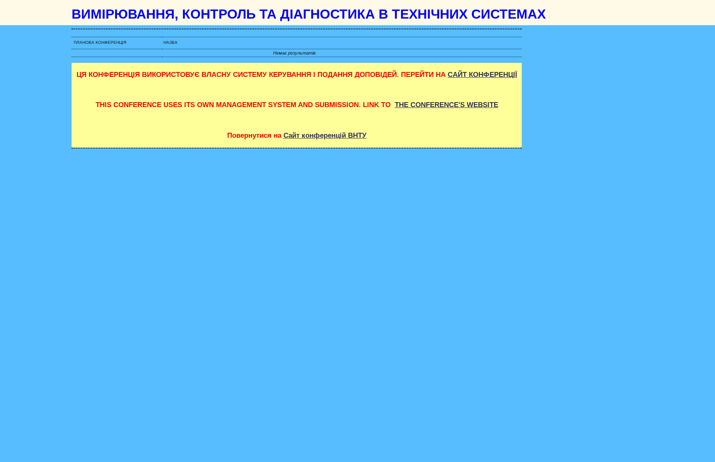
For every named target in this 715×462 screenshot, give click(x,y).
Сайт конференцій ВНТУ (325, 135)
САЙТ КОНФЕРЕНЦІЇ (482, 75)
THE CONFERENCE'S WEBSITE (446, 105)
